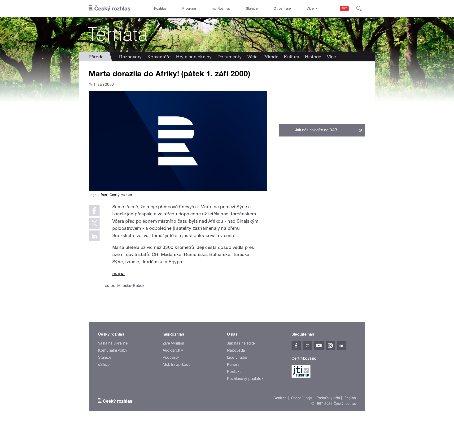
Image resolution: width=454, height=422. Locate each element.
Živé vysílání (173, 343)
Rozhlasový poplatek (245, 378)
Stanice (252, 8)
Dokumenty (230, 56)
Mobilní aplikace (177, 364)
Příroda (96, 56)
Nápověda (236, 350)
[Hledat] (359, 8)
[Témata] (227, 34)
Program (189, 8)
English (350, 398)
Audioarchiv (173, 350)
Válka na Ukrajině (113, 343)
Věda (252, 56)
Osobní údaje (301, 398)
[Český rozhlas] (109, 8)
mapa (118, 273)
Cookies (280, 398)
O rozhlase (282, 8)
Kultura (291, 56)
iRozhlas (160, 8)
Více (333, 56)
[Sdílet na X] (94, 223)
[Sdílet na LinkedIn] (94, 235)
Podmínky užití (328, 398)
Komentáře (159, 56)
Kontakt (234, 371)
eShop (103, 364)
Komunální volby (112, 350)
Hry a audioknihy (194, 56)
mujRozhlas (221, 8)
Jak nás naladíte (241, 343)
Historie (313, 56)
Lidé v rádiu (237, 357)
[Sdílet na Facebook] (94, 210)
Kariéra (233, 364)
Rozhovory (130, 56)
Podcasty (171, 357)
